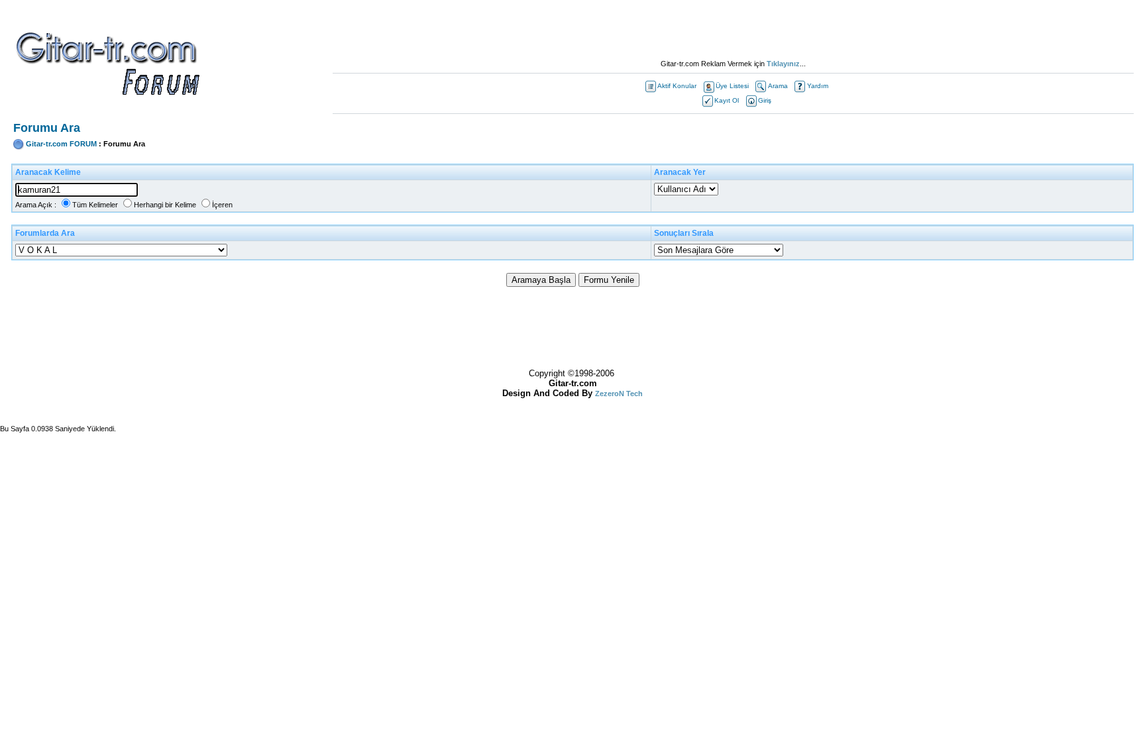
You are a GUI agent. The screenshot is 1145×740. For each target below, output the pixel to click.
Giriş (764, 100)
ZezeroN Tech (619, 393)
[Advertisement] (733, 30)
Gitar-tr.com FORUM (61, 144)
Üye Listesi (732, 85)
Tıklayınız (783, 64)
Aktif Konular (676, 85)
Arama (778, 85)
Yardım (817, 85)
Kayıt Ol (726, 100)
